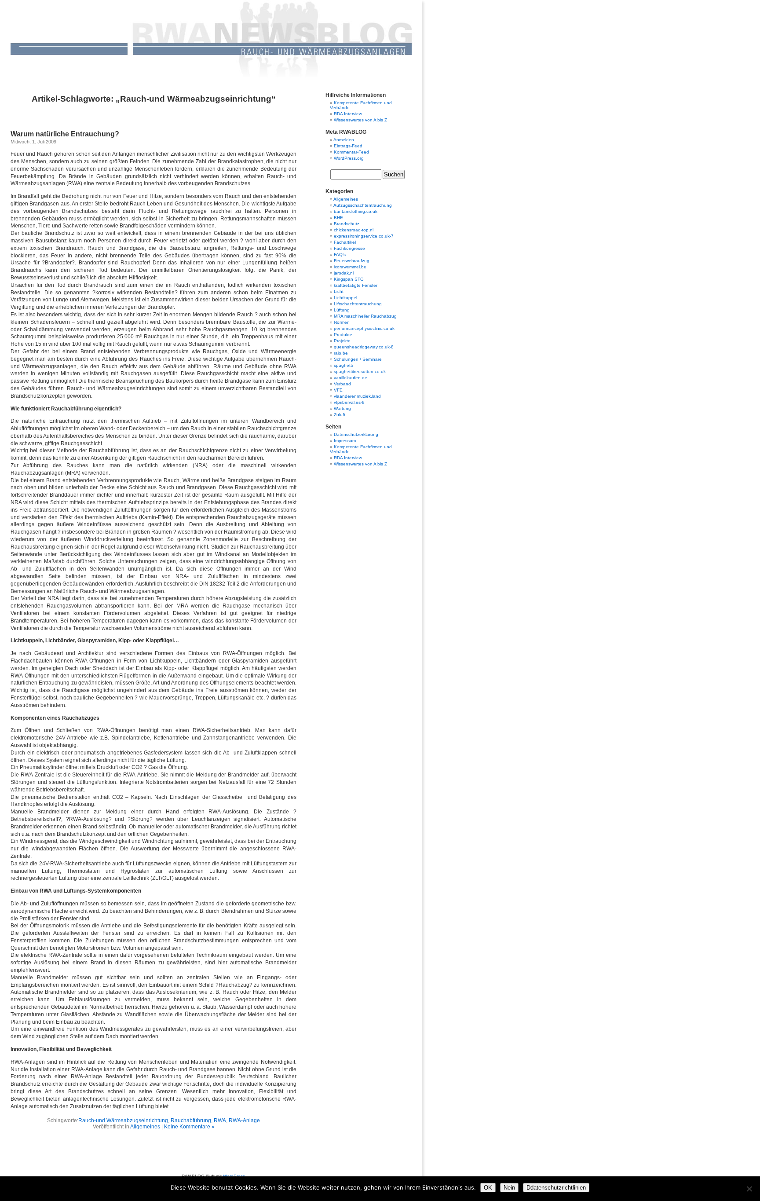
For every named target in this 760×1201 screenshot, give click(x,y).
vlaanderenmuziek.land (357, 396)
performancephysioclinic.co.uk (364, 328)
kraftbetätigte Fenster (355, 285)
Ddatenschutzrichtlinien (556, 1187)
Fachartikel (345, 242)
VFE (338, 390)
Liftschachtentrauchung (358, 303)
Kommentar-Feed (351, 152)
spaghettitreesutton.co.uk (360, 371)
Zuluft (339, 414)
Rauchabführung (191, 1120)
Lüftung (342, 310)
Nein (509, 1187)
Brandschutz (346, 223)
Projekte (342, 340)
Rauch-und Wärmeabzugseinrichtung (123, 1120)
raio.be (341, 353)
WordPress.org (349, 158)
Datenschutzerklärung (356, 434)
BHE (338, 217)
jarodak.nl (344, 273)
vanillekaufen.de (350, 377)
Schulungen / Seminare (358, 359)
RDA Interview (348, 113)
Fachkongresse (349, 248)
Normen (342, 322)
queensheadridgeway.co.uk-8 (364, 346)
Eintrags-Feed (348, 145)
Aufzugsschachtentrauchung (362, 205)
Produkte (343, 334)
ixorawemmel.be (350, 266)
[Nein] (749, 1188)
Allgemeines (145, 1127)
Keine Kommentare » (189, 1127)
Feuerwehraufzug (351, 260)
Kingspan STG (349, 279)
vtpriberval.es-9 (349, 402)
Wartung (342, 408)
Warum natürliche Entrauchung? (65, 134)
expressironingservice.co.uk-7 (364, 236)
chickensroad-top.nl (353, 229)
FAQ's (340, 254)
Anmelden (343, 139)
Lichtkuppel (345, 297)
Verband (342, 383)
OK (488, 1187)
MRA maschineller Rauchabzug (365, 316)
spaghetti (343, 365)
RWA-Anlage (244, 1120)
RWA (220, 1120)
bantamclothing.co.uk (355, 211)
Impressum (345, 440)
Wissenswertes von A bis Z (360, 119)
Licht (338, 291)
